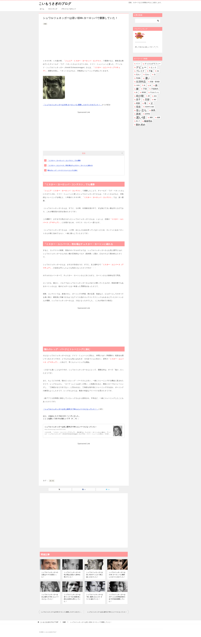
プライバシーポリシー (68, 9)
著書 (151, 117)
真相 (138, 114)
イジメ (138, 63)
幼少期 (140, 96)
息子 (138, 99)
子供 (145, 89)
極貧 (155, 99)
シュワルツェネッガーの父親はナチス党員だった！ (49, 574)
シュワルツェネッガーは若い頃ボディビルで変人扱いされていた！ (94, 574)
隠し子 (138, 121)
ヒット (154, 67)
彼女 (155, 96)
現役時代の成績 (149, 106)
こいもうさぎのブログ (55, 3)
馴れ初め (141, 124)
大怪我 (138, 85)
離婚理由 (148, 121)
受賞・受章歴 (155, 82)
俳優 (45, 24)
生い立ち (141, 110)
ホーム (42, 9)
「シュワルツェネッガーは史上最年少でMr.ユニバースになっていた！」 (71, 409)
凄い (147, 78)
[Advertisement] (84, 41)
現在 (138, 107)
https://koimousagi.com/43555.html (55, 429)
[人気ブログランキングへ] (140, 37)
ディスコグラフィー (153, 64)
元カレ (147, 74)
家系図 (144, 92)
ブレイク (140, 71)
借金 (158, 71)
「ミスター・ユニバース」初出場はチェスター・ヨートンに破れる (70, 165)
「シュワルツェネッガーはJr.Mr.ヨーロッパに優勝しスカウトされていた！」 (72, 105)
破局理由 (147, 114)
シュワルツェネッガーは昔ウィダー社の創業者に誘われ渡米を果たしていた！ (72, 598)
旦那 (147, 99)
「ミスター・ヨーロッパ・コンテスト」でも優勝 (64, 160)
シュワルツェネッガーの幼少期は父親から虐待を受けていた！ (72, 574)
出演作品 (141, 81)
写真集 (138, 78)
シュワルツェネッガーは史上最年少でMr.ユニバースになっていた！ (71, 427)
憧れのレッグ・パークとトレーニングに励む (62, 170)
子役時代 (154, 89)
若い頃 (52, 480)
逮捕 (158, 117)
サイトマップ (52, 9)
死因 (138, 103)
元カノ (138, 74)
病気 (153, 110)
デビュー (141, 67)
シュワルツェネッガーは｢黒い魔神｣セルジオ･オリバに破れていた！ (94, 597)
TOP (49, 622)
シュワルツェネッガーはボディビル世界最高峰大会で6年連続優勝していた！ (117, 598)
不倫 (150, 71)
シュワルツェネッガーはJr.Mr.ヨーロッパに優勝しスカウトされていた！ (117, 574)
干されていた (154, 92)
